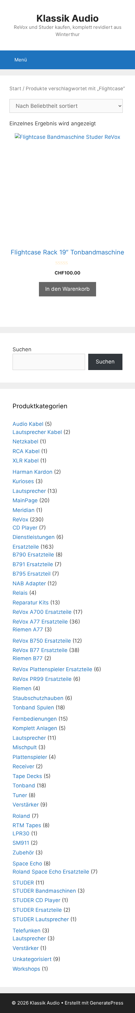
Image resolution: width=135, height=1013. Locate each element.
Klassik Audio (67, 18)
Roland (21, 816)
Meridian (24, 510)
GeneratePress (106, 1003)
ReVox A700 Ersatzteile (42, 612)
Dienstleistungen (34, 537)
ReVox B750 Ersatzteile (42, 641)
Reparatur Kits (31, 602)
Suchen (22, 349)
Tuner (20, 795)
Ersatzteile (26, 547)
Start (15, 88)
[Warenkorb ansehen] (127, 59)
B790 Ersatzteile (33, 554)
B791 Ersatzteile (33, 564)
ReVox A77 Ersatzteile (40, 622)
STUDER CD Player (36, 900)
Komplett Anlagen (35, 728)
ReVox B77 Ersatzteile (40, 650)
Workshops (26, 969)
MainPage (25, 500)
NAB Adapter (29, 583)
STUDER (23, 883)
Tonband (24, 785)
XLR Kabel (26, 460)
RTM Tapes (27, 825)
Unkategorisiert (32, 959)
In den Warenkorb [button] (67, 289)
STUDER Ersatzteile (37, 910)
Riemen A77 (28, 629)
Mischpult (25, 747)
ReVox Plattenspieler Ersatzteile (52, 669)
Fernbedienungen (35, 719)
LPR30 (21, 833)
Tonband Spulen (33, 707)
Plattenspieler (30, 757)
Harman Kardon (32, 472)
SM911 (21, 843)
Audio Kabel (28, 424)
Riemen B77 (28, 658)
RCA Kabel (26, 451)
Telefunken (26, 930)
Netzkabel (25, 441)
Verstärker (26, 805)
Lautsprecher (29, 491)
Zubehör (23, 852)
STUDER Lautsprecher (41, 919)
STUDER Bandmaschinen (44, 891)
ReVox (20, 519)
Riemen (22, 688)
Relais (20, 593)
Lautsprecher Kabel (37, 432)
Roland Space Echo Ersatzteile (51, 872)
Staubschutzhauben (38, 698)
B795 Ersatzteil (32, 574)
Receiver (23, 766)
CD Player (25, 528)
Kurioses (23, 481)
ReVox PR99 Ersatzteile (42, 679)
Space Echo (27, 863)
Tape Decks (27, 776)
